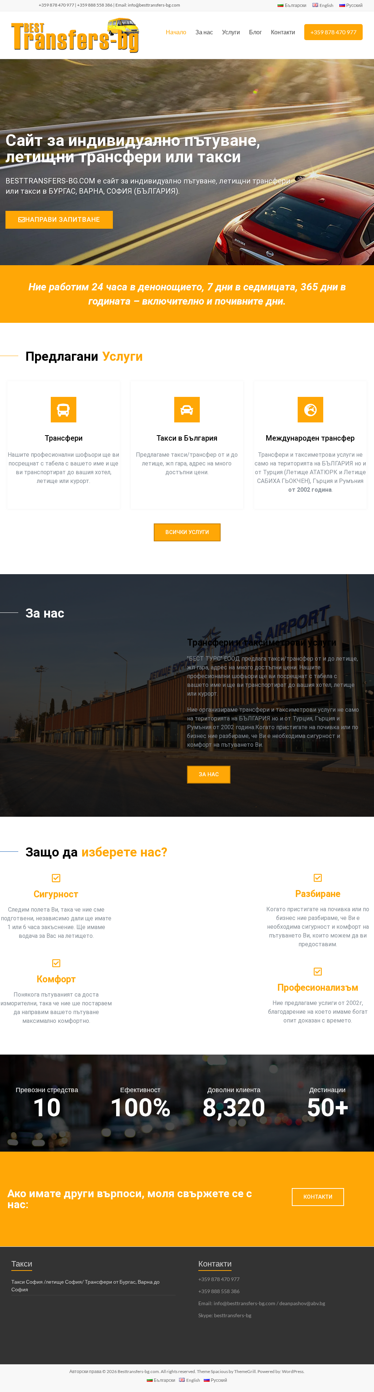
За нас (204, 31)
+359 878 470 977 (333, 31)
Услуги (231, 31)
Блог (255, 31)
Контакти (283, 31)
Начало (176, 31)
